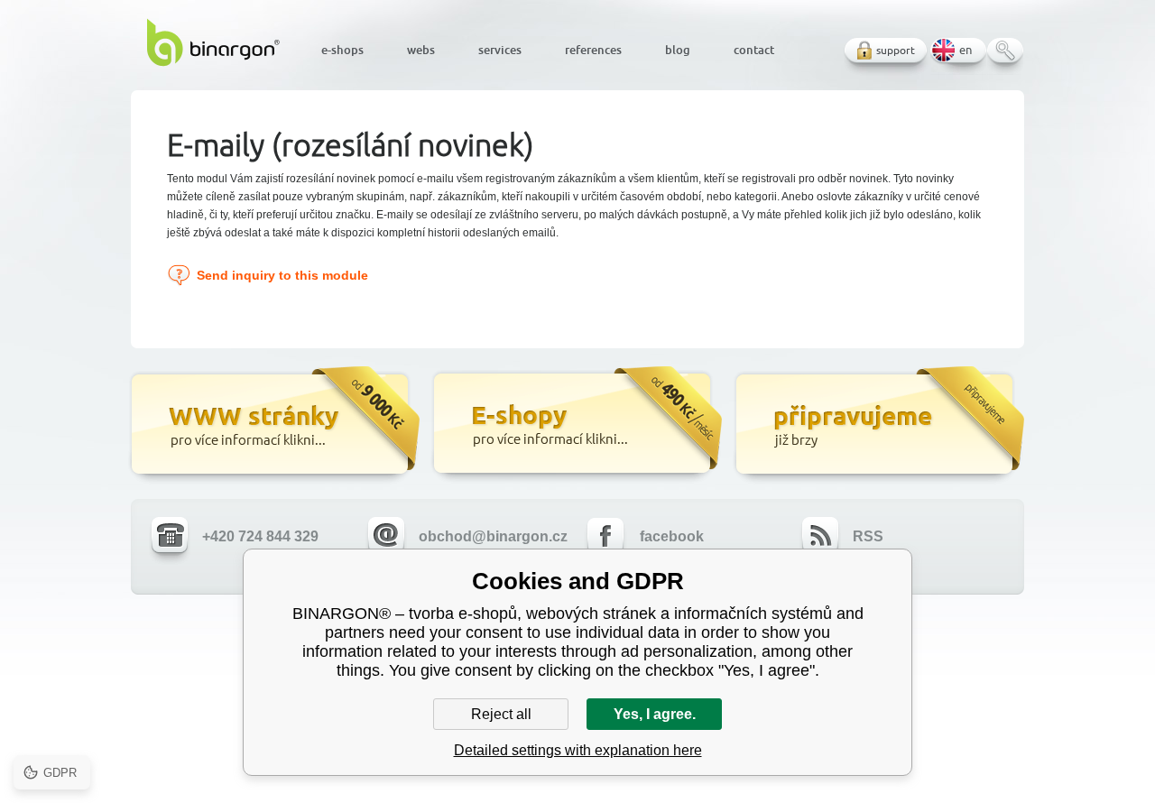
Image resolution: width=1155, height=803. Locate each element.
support (895, 50)
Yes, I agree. (655, 714)
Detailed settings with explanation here (578, 750)
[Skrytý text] (273, 425)
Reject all (501, 714)
